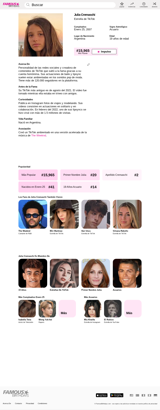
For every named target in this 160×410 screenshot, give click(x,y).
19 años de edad (119, 38)
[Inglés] (131, 395)
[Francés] (143, 395)
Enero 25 (79, 29)
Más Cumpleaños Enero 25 (31, 297)
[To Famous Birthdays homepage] (11, 5)
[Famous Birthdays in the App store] (101, 395)
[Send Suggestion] (88, 65)
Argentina (79, 38)
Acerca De (7, 403)
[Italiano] (149, 395)
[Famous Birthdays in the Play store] (116, 395)
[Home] (41, 393)
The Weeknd (38, 135)
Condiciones (42, 403)
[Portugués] (137, 395)
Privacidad (30, 403)
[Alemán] (155, 395)
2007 (89, 29)
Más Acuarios (90, 297)
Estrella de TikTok (84, 18)
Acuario (114, 29)
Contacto (18, 403)
